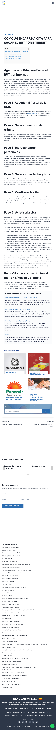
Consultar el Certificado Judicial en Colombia (44, 424)
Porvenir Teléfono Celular (9, 601)
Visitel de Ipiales (7, 584)
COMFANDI (30, 708)
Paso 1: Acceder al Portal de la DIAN (13, 53)
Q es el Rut (5, 593)
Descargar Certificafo (8, 581)
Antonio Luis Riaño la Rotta (10, 641)
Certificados (22, 708)
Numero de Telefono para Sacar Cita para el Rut (16, 564)
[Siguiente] (52, 468)
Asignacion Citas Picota (9, 550)
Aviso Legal (45, 726)
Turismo (25, 719)
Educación (9, 712)
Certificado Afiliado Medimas (10, 547)
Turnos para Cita (7, 655)
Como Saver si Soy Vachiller (10, 607)
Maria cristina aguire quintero (10, 653)
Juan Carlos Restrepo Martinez (11, 684)
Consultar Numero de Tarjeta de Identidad (19, 321)
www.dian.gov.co (32, 113)
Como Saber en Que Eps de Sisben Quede (14, 675)
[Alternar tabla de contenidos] (26, 49)
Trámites (49, 715)
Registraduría (11, 372)
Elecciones (16, 712)
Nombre (5, 499)
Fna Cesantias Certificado (10, 578)
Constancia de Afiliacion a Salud (11, 613)
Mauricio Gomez (7, 558)
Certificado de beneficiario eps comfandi (14, 587)
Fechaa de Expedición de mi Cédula (12, 624)
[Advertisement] (28, 18)
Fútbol (28, 712)
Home (7, 335)
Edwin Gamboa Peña (8, 647)
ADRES (15, 708)
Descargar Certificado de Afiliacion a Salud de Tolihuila (18, 610)
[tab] (26, 474)
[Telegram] (30, 722)
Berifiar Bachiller (7, 670)
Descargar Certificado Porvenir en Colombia (14, 398)
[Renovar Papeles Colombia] (3, 3)
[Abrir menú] (52, 3)
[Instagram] (26, 722)
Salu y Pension (6, 618)
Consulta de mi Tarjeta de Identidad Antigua (15, 658)
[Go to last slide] (4, 468)
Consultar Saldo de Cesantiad (11, 567)
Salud (20, 715)
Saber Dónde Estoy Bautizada (11, 678)
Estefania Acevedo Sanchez (10, 627)
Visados (31, 719)
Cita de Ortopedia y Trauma (10, 604)
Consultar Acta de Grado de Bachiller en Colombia (21, 298)
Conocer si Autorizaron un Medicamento (14, 573)
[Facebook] (19, 722)
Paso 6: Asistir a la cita (10, 61)
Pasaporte (7, 715)
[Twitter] (23, 722)
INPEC (48, 712)
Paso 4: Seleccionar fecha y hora (13, 58)
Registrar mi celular (39, 466)
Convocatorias (39, 708)
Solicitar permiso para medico (11, 555)
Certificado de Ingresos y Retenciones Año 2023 (16, 570)
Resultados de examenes (9, 664)
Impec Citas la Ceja (8, 590)
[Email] (36, 722)
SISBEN (37, 715)
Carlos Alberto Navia (8, 638)
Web (40, 499)
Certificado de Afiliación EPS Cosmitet (17, 309)
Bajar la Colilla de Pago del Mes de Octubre (15, 598)
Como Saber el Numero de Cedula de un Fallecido (17, 650)
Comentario (6, 493)
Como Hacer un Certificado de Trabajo (13, 615)
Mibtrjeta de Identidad (9, 681)
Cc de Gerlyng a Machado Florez (12, 630)
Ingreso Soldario (7, 595)
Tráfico (43, 715)
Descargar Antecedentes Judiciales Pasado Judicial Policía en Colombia (36, 397)
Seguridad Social (29, 715)
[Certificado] (39, 364)
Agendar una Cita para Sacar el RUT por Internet (16, 51)
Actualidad (8, 708)
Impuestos (8, 34)
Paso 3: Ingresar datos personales (13, 56)
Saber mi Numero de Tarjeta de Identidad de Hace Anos (19, 667)
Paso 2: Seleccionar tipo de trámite (13, 54)
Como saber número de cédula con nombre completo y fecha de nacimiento (24, 644)
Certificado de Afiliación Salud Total (37, 374)
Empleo (23, 712)
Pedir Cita (15, 715)
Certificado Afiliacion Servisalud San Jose (14, 635)
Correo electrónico (26, 499)
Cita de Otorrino (7, 687)
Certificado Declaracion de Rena (11, 661)
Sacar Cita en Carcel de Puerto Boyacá (13, 673)
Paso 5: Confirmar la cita (11, 60)
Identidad (35, 712)
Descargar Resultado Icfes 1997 (11, 621)
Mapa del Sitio (37, 726)
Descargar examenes (8, 633)
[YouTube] (33, 722)
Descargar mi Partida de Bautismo (12, 553)
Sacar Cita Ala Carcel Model (10, 575)
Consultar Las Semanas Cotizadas (12, 423)
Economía (48, 708)
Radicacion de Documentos (10, 561)
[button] (52, 726)
